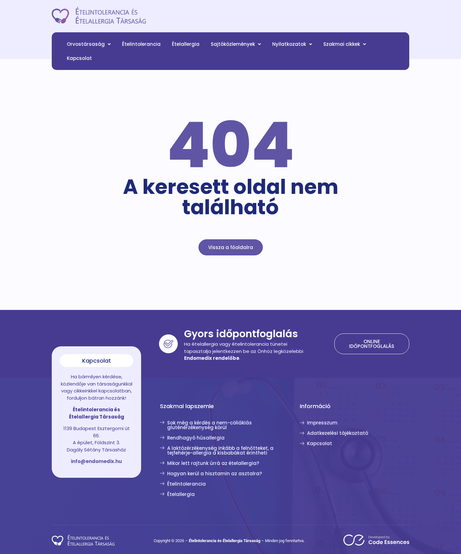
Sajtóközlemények (233, 44)
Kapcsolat (79, 58)
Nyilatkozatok (289, 44)
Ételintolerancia (141, 44)
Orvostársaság (86, 44)
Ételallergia (185, 44)
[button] (88, 44)
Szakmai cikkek (341, 44)
